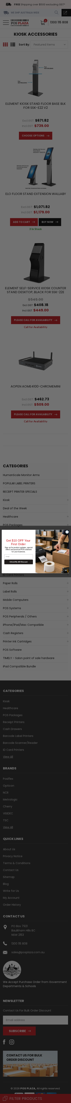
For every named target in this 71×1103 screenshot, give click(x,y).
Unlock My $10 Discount (19, 562)
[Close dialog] (66, 532)
